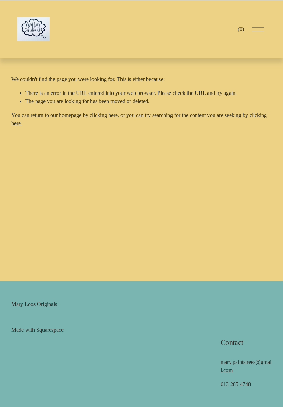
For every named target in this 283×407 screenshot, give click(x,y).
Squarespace (50, 330)
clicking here (104, 115)
